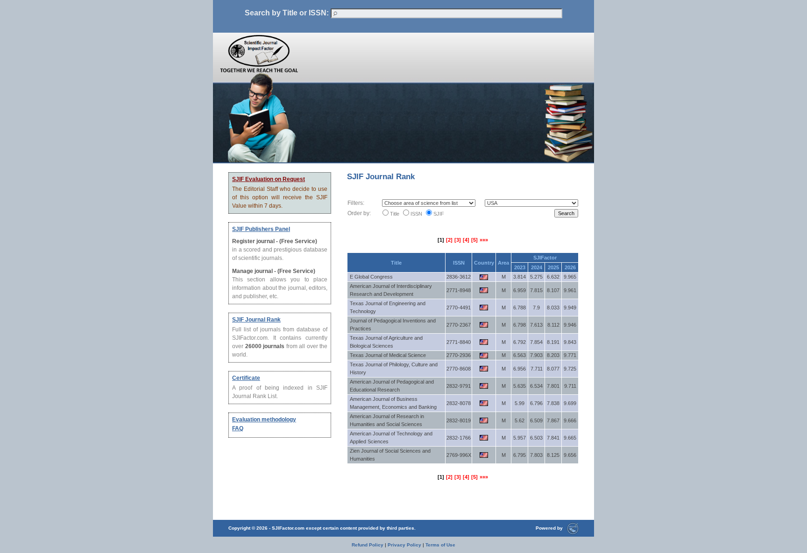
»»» (484, 240)
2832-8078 (458, 403)
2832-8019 (458, 420)
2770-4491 (458, 307)
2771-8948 (458, 290)
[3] (457, 240)
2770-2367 (458, 325)
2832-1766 (458, 438)
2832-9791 (458, 386)
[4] (466, 240)
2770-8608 (458, 368)
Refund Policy (367, 544)
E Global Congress (371, 277)
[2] (449, 240)
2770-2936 (458, 355)
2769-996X (458, 455)
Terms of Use (440, 544)
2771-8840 (458, 342)
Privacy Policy (404, 544)
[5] (474, 240)
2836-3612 (458, 277)
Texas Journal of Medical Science (388, 355)
